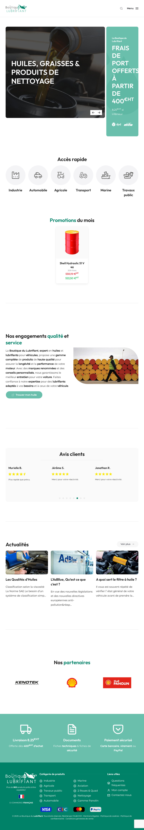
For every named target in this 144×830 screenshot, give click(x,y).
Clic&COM (77, 816)
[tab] (59, 498)
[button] (121, 8)
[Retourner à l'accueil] (16, 8)
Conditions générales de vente (80, 819)
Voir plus (125, 544)
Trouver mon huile (26, 395)
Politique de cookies (109, 816)
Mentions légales (91, 816)
